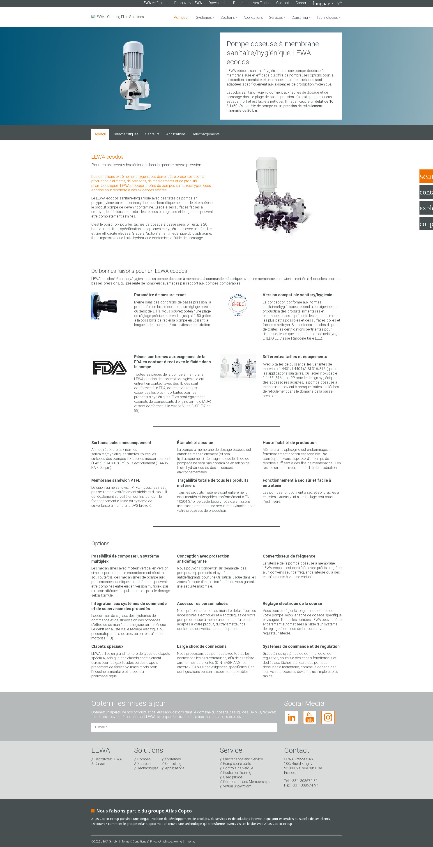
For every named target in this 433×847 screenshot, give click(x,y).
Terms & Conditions (134, 841)
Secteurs (228, 17)
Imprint (190, 841)
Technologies (328, 17)
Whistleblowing (172, 841)
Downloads (217, 3)
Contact (282, 3)
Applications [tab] (176, 134)
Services (276, 17)
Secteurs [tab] (152, 134)
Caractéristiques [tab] (125, 134)
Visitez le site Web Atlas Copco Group (264, 824)
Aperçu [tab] (100, 134)
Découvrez (188, 3)
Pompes (181, 17)
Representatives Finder (251, 3)
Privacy (154, 841)
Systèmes (204, 17)
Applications (253, 17)
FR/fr (327, 3)
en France (154, 3)
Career (301, 3)
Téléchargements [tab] (206, 134)
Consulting (300, 17)
